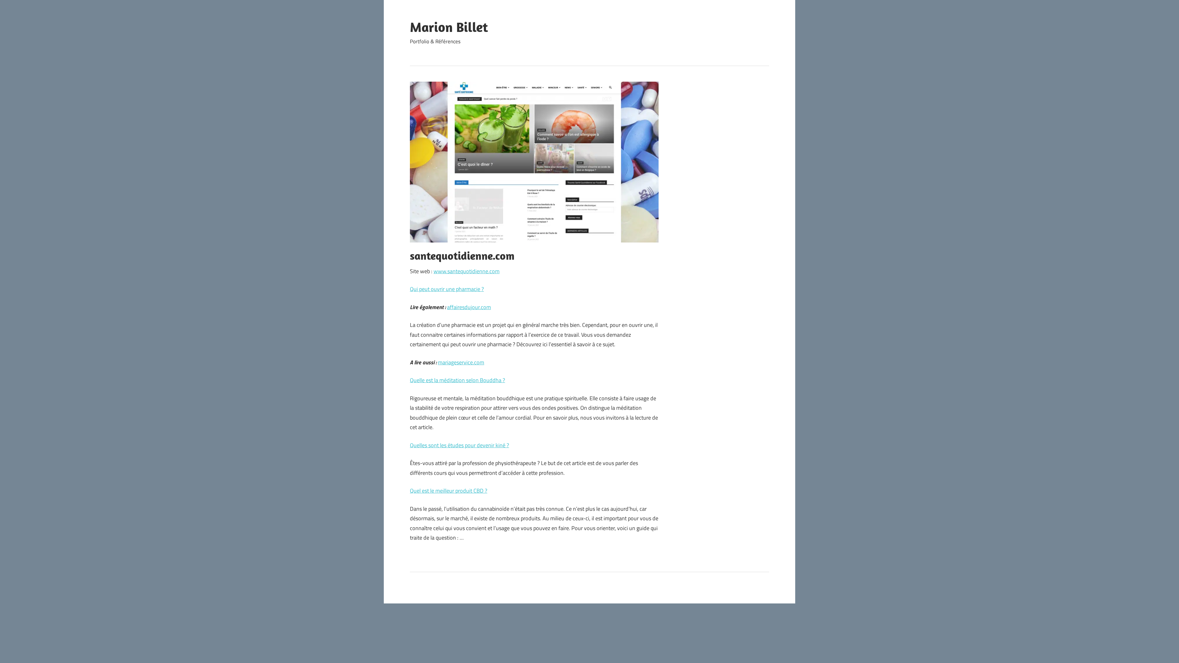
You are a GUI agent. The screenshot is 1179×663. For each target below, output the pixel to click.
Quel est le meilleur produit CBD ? (448, 491)
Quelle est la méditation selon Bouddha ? (457, 380)
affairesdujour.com (469, 307)
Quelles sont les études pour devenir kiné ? (459, 445)
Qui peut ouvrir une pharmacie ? (447, 289)
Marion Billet (449, 27)
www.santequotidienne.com (467, 271)
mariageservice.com (461, 362)
